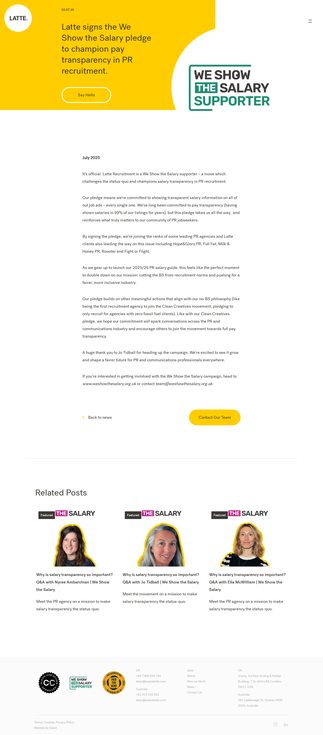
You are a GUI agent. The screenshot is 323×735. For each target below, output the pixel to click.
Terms (38, 722)
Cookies (49, 722)
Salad (53, 728)
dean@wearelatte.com (151, 681)
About (191, 676)
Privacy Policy (65, 722)
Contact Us (194, 692)
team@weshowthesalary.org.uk (184, 383)
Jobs (190, 670)
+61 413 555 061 (147, 695)
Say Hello (86, 95)
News (190, 687)
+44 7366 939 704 (148, 676)
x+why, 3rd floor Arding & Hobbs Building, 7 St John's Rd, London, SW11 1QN (260, 681)
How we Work (196, 681)
